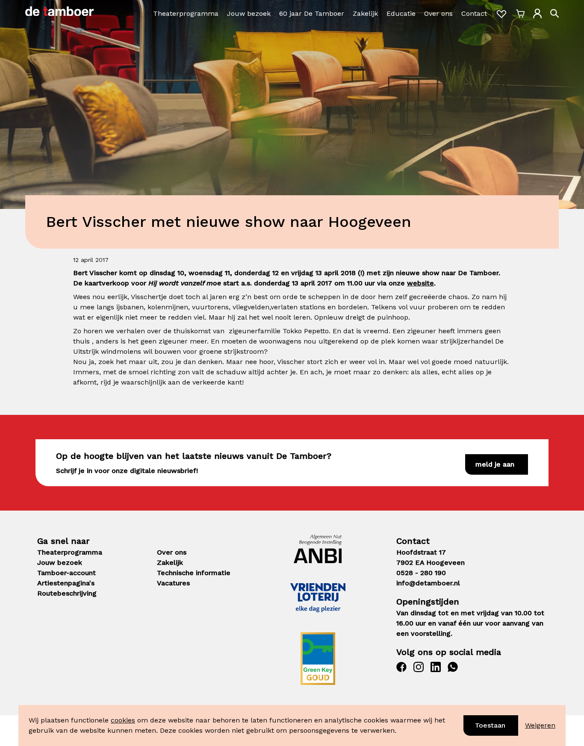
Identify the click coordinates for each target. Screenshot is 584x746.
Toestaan (490, 725)
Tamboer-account (66, 573)
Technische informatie (193, 573)
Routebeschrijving (67, 593)
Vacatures (173, 583)
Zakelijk (365, 13)
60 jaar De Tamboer (311, 13)
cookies (123, 720)
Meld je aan (494, 464)
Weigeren (540, 725)
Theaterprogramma (185, 13)
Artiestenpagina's (65, 583)
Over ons (438, 13)
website (420, 283)
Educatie (401, 13)
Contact (474, 13)
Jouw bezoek (249, 13)
